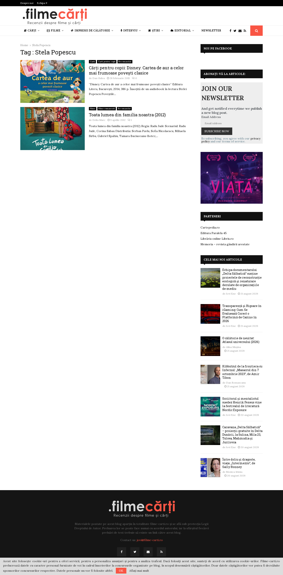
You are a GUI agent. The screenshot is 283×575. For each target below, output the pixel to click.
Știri (156, 30)
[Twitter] (235, 31)
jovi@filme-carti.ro (150, 540)
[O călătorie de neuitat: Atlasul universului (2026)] (210, 346)
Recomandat (125, 61)
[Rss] (246, 31)
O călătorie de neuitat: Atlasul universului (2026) (240, 340)
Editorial (182, 30)
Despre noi (26, 3)
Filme (55, 30)
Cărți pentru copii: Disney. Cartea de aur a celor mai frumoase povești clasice (136, 70)
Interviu (130, 30)
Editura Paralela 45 (214, 233)
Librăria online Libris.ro (217, 239)
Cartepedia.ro (210, 227)
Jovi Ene (231, 293)
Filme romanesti (106, 108)
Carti (92, 61)
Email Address (211, 117)
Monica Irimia (234, 471)
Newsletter (211, 30)
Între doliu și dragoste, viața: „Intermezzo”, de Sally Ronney (238, 463)
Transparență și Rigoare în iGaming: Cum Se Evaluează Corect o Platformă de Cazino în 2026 (241, 313)
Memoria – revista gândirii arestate (225, 244)
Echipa (41, 3)
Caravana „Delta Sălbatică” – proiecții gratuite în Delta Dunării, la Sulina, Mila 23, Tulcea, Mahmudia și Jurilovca (242, 434)
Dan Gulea (98, 78)
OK (121, 571)
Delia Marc (98, 119)
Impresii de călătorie (92, 30)
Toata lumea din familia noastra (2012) (127, 114)
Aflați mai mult (139, 570)
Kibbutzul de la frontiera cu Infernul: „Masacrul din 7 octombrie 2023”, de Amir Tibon (242, 372)
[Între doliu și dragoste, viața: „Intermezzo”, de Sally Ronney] (210, 467)
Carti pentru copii (106, 61)
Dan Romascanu (236, 382)
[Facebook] (231, 31)
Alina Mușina (233, 347)
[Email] (241, 31)
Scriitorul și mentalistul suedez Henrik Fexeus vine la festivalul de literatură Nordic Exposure (242, 404)
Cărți (32, 30)
